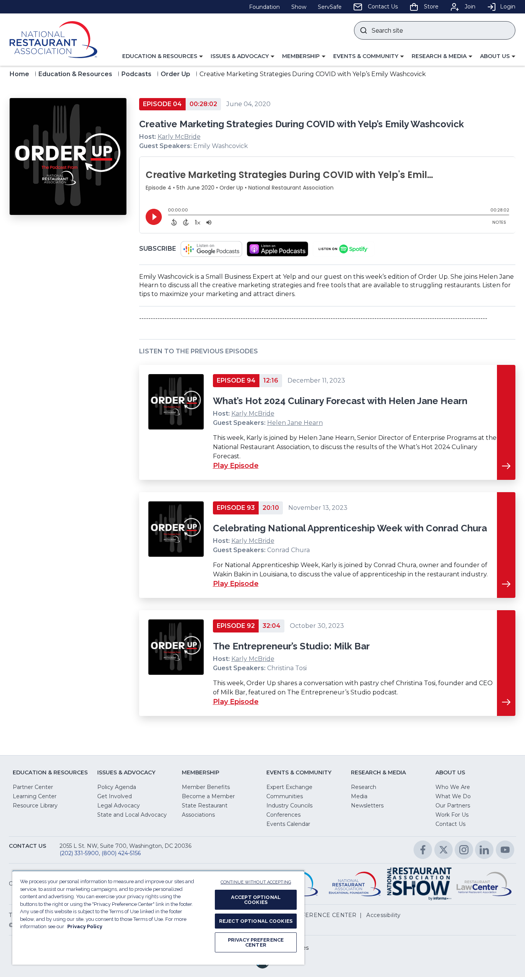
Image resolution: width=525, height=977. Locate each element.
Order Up (175, 74)
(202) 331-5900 (79, 853)
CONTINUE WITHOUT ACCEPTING (256, 882)
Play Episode (236, 465)
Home (19, 74)
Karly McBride (179, 136)
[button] (162, 56)
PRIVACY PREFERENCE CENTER (256, 942)
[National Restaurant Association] (53, 39)
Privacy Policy (84, 926)
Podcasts (136, 74)
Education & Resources (75, 74)
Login (507, 6)
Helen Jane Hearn (295, 422)
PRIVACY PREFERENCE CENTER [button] (309, 915)
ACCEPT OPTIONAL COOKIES (256, 899)
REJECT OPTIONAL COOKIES (255, 921)
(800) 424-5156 (121, 853)
